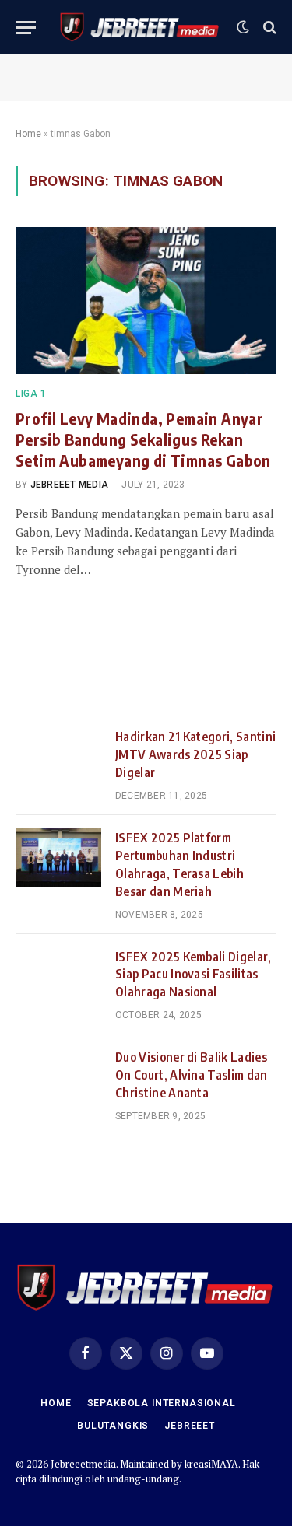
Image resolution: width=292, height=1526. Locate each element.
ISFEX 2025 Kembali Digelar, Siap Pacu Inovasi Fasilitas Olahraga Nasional (193, 974)
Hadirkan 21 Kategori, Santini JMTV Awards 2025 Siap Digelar (195, 754)
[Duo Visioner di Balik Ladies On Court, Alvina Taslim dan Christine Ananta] (58, 1076)
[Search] (268, 27)
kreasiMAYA (211, 1464)
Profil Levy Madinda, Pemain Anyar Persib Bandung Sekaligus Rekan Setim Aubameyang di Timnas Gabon (143, 439)
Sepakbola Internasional (161, 1403)
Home (28, 133)
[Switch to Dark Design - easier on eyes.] (243, 27)
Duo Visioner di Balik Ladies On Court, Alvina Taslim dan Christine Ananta (191, 1075)
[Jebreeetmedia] (140, 27)
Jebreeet (189, 1425)
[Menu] (26, 27)
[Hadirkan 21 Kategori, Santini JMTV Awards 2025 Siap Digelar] (58, 756)
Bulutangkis (113, 1425)
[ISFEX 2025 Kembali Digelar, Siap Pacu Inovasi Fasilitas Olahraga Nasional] (58, 976)
